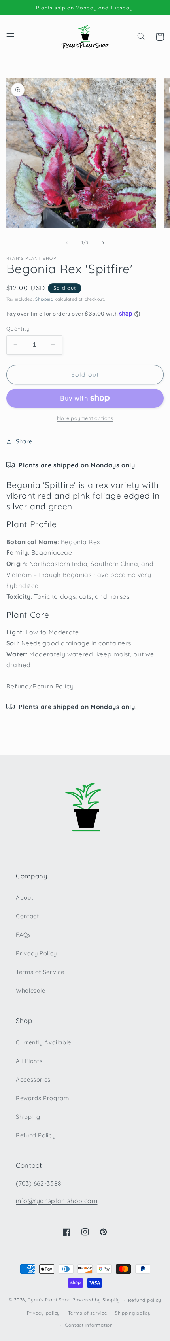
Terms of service (88, 1313)
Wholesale (30, 990)
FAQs (23, 934)
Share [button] (24, 441)
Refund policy (145, 1300)
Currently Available (43, 1042)
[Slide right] (102, 243)
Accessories (33, 1079)
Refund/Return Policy (40, 686)
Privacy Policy (36, 953)
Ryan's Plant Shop (49, 1300)
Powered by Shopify (96, 1300)
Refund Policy (35, 1135)
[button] (10, 37)
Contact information (89, 1325)
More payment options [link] (85, 418)
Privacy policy (43, 1313)
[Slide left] (67, 243)
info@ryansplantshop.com (57, 1201)
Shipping (44, 299)
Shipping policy (133, 1313)
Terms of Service (40, 972)
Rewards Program (42, 1098)
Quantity (18, 328)
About (24, 897)
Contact (27, 916)
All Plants (29, 1061)
